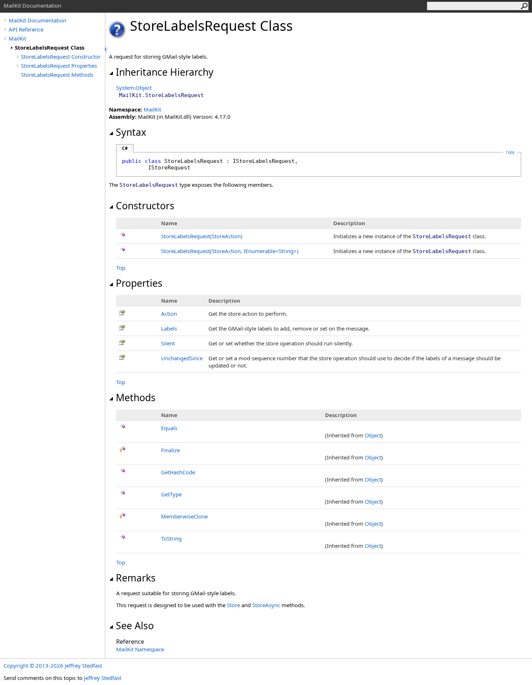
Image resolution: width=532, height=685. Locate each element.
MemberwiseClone (184, 516)
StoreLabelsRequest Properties (59, 65)
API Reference (26, 29)
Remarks (136, 577)
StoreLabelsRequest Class (49, 47)
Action (169, 313)
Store (233, 605)
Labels (169, 328)
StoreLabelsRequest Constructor (61, 56)
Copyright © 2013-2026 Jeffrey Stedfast (53, 665)
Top (120, 267)
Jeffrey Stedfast (102, 677)
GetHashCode (178, 472)
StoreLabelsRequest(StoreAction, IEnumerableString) (230, 251)
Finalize (170, 450)
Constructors (145, 205)
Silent (168, 343)
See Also (135, 625)
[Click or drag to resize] (107, 49)
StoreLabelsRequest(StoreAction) (201, 236)
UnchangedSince (182, 358)
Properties (139, 283)
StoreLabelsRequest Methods (57, 74)
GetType (171, 494)
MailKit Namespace (140, 649)
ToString (171, 538)
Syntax (131, 132)
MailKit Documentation (37, 20)
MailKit (17, 38)
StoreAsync (266, 605)
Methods (136, 397)
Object (373, 435)
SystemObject (134, 87)
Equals (169, 428)
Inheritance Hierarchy (165, 72)
